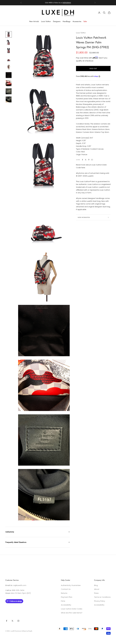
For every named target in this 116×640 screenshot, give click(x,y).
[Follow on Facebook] (6, 621)
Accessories (77, 21)
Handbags (66, 21)
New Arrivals (34, 21)
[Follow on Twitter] (12, 621)
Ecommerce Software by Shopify (23, 631)
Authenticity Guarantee (71, 585)
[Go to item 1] (8, 34)
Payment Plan (66, 597)
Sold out (93, 68)
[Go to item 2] (8, 42)
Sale (85, 21)
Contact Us (65, 589)
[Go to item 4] (8, 59)
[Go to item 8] (8, 91)
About (96, 589)
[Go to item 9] (8, 99)
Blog (96, 585)
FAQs (63, 601)
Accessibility (66, 605)
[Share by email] (92, 160)
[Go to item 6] (8, 75)
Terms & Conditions (102, 597)
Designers (56, 21)
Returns (64, 593)
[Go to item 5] (8, 67)
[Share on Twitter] (86, 160)
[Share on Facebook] (82, 160)
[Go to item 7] (8, 83)
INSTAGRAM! (67, 3)
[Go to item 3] (8, 51)
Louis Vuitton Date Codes (71, 609)
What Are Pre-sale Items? (71, 613)
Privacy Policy (99, 601)
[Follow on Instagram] (18, 621)
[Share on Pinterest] (89, 160)
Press (96, 593)
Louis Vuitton (46, 21)
